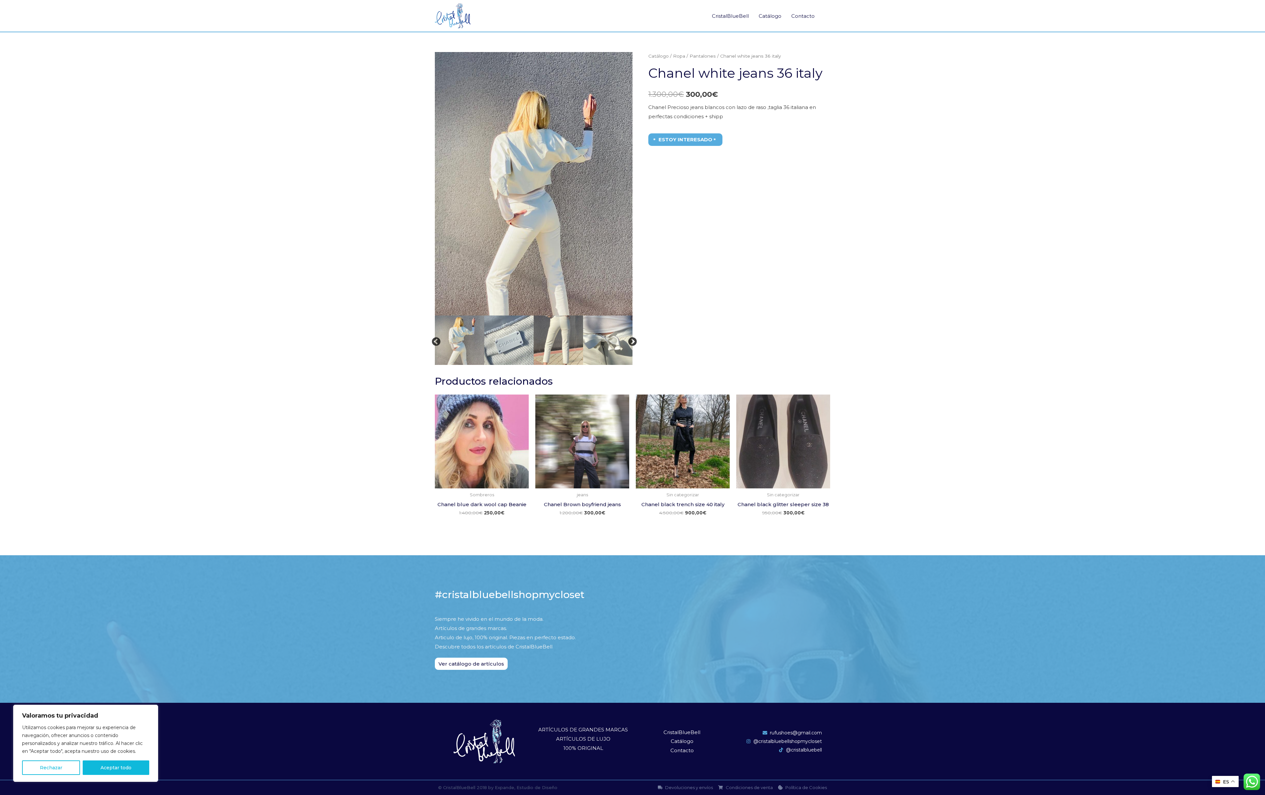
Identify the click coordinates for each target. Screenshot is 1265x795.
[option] (533, 183)
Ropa (679, 56)
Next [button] (631, 340)
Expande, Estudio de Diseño (526, 787)
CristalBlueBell (730, 16)
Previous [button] (434, 340)
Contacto (803, 16)
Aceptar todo (115, 768)
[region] (85, 743)
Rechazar (51, 768)
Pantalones (702, 56)
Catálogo (770, 16)
